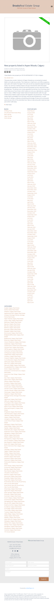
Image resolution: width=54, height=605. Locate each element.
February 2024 (31, 162)
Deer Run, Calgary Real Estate (12, 363)
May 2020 (30, 243)
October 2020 (31, 234)
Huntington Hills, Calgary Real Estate (14, 403)
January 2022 (31, 207)
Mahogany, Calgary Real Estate (13, 424)
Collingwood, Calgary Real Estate (13, 352)
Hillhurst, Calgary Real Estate (12, 401)
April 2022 (30, 202)
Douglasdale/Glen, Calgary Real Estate (15, 367)
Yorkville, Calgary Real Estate (12, 530)
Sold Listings (7, 118)
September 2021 (32, 214)
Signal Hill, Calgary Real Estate (12, 490)
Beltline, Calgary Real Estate (12, 327)
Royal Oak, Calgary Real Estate (13, 480)
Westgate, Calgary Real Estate (12, 521)
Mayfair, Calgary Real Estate (12, 428)
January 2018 (31, 288)
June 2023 (30, 177)
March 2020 (30, 245)
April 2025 (30, 139)
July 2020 (30, 240)
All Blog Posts (8, 111)
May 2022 (30, 200)
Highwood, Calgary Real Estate (13, 399)
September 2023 (32, 171)
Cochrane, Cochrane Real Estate (13, 351)
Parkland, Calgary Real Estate (12, 458)
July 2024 (30, 154)
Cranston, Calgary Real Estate (12, 356)
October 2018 (31, 272)
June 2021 (30, 220)
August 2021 (30, 216)
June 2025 (30, 136)
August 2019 (30, 257)
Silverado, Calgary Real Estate (12, 494)
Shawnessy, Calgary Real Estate (13, 489)
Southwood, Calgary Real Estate (13, 499)
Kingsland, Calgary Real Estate (12, 412)
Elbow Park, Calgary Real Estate (13, 379)
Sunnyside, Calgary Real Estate (13, 508)
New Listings (7, 114)
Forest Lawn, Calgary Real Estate (13, 386)
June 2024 (30, 155)
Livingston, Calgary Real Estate (12, 419)
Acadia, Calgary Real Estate (11, 308)
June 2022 (30, 198)
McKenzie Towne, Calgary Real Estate (14, 431)
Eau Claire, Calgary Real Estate (12, 378)
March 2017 (30, 302)
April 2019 (30, 265)
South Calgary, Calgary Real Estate (14, 498)
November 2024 (32, 146)
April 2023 (30, 180)
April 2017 (30, 300)
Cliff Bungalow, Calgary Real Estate (14, 349)
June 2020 (30, 241)
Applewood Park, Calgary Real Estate (14, 313)
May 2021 (30, 222)
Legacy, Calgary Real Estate (12, 417)
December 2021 (31, 209)
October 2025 (31, 128)
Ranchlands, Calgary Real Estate (13, 471)
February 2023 (31, 184)
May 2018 (30, 281)
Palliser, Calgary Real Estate (12, 453)
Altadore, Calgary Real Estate (12, 311)
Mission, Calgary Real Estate (12, 437)
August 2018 (31, 275)
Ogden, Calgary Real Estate (12, 451)
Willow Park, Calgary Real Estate (13, 523)
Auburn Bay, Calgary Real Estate (13, 320)
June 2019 (30, 261)
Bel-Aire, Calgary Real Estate (12, 326)
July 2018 (30, 277)
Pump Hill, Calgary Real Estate (12, 467)
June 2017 (30, 297)
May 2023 (30, 179)
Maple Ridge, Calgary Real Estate (13, 426)
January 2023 (31, 186)
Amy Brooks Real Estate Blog (12, 112)
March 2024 (30, 161)
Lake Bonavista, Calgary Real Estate (14, 413)
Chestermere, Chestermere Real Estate (15, 345)
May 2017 (30, 299)
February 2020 (31, 247)
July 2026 (30, 114)
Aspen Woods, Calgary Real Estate (17, 70)
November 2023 (32, 168)
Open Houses (8, 116)
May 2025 (30, 137)
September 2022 (32, 193)
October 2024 (31, 148)
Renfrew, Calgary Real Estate (12, 474)
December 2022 (32, 188)
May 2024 (30, 157)
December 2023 (32, 166)
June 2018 (30, 279)
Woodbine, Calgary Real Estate (13, 526)
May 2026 (30, 118)
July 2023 (30, 175)
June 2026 (30, 116)
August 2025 (31, 132)
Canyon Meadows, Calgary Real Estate (15, 342)
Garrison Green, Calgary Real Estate (14, 388)
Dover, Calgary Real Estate (11, 369)
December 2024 (32, 145)
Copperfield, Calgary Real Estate (13, 354)
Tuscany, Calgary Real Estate (12, 512)
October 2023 (31, 170)
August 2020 (31, 238)
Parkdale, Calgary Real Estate (12, 455)
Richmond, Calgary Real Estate (13, 476)
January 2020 (31, 248)
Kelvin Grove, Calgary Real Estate (13, 406)
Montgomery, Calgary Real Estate (13, 438)
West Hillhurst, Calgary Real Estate (14, 519)
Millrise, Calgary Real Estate (12, 435)
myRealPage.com (30, 588)
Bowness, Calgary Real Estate (12, 329)
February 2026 (31, 123)
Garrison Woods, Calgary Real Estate (14, 390)
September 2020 (32, 236)
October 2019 (31, 254)
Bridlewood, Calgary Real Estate (13, 338)
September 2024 (32, 150)
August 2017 (30, 293)
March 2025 (30, 141)
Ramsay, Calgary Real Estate (12, 469)
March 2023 (30, 182)
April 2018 (30, 282)
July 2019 (30, 259)
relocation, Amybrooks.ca (11, 472)
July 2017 (30, 295)
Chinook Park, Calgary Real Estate (13, 347)
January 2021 (31, 229)
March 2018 (30, 284)
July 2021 (30, 218)
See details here (8, 78)
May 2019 (30, 263)
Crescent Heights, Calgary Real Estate (14, 358)
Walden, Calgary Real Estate (12, 517)
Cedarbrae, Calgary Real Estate (13, 344)
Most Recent (31, 111)
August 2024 (31, 152)
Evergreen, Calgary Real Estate (13, 385)
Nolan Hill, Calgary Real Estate (12, 444)
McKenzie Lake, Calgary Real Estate (14, 429)
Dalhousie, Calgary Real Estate (12, 361)
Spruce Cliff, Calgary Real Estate (13, 503)
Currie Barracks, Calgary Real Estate (14, 360)
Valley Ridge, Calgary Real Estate (13, 514)
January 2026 (31, 125)
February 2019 (31, 268)
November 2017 (31, 290)
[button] (12, 551)
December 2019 (31, 250)
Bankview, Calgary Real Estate (12, 322)
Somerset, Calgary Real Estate (12, 496)
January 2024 (31, 164)
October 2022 (31, 191)
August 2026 (31, 112)
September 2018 (32, 274)
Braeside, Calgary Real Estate (12, 331)
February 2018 (31, 286)
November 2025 (31, 127)
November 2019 (31, 252)
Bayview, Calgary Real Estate (12, 324)
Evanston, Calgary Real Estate (12, 383)
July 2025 (30, 134)
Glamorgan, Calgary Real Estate (13, 392)
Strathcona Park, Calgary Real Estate (14, 505)
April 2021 (30, 223)
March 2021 (30, 225)
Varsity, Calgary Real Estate (11, 515)
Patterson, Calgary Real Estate (12, 460)
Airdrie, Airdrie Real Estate (11, 309)
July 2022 (30, 197)
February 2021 (31, 227)
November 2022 (32, 189)
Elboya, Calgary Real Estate (12, 381)
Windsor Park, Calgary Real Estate (13, 524)
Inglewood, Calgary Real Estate (13, 404)
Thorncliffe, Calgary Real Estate (13, 510)
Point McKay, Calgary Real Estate (13, 465)
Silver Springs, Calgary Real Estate (13, 492)
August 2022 (31, 195)
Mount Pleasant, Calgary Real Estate (14, 440)
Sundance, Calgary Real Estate (13, 507)
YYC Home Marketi (9, 532)
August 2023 (31, 173)
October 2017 (31, 291)
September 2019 (32, 256)
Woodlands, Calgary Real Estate (13, 528)
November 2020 (32, 232)
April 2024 (30, 159)
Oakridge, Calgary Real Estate (12, 449)
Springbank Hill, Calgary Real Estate (14, 501)
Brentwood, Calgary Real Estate (13, 333)
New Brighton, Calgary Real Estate (14, 442)
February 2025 (31, 143)
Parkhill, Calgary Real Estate (12, 456)
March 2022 (30, 204)
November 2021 (31, 211)
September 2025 (32, 130)
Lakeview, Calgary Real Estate (12, 415)
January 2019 (31, 270)
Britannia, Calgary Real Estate (12, 340)
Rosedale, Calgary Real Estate (12, 478)
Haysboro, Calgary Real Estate (12, 394)
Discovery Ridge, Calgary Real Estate (14, 365)
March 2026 (30, 121)
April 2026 (30, 120)
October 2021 (31, 213)
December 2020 (32, 231)
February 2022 (31, 206)
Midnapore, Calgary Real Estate (13, 433)
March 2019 (30, 266)
